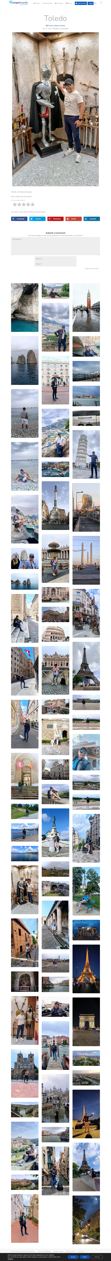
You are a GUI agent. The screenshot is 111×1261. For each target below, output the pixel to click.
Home (37, 3)
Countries (59, 3)
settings (10, 1259)
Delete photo (70, 1252)
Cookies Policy (58, 1252)
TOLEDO (56, 29)
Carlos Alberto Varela (56, 25)
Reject (85, 1257)
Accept (73, 1257)
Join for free (81, 3)
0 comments (64, 29)
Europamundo (47, 3)
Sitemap (81, 1252)
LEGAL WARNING (44, 1252)
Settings (97, 1257)
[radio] (15, 204)
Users (70, 3)
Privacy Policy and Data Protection (23, 1252)
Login (90, 3)
